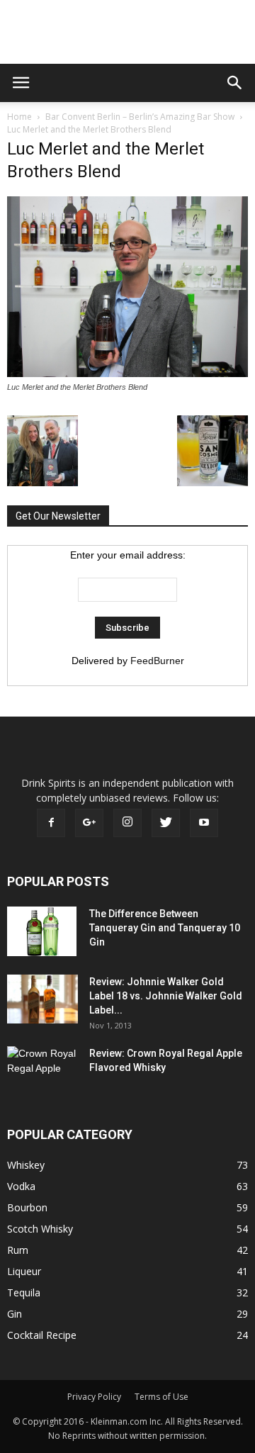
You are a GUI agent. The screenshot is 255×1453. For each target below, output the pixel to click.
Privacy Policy (94, 1397)
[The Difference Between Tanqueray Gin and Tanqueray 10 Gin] (41, 931)
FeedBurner (157, 660)
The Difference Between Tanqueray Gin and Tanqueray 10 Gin (164, 928)
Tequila (23, 1292)
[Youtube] (204, 823)
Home (19, 117)
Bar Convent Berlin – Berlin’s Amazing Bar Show (139, 117)
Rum (17, 1250)
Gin (14, 1313)
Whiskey (26, 1165)
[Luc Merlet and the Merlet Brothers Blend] (127, 373)
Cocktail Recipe (41, 1335)
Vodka (21, 1186)
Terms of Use (161, 1397)
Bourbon (27, 1207)
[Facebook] (51, 823)
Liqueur (24, 1271)
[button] (235, 83)
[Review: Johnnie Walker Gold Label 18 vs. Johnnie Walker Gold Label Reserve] (42, 999)
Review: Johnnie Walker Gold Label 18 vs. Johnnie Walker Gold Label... (165, 996)
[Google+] (89, 823)
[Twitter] (166, 823)
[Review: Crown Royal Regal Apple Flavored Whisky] (42, 1069)
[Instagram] (127, 823)
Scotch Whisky (40, 1228)
